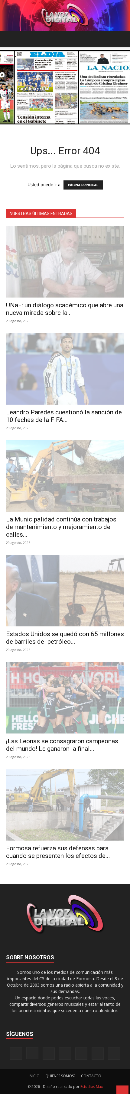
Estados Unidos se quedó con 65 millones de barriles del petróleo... (65, 637)
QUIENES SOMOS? (60, 1075)
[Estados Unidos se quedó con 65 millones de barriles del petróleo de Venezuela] (65, 590)
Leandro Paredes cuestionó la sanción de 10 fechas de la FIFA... (64, 416)
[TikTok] (65, 1053)
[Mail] (49, 1053)
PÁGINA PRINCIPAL (83, 185)
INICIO (34, 1075)
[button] (10, 39)
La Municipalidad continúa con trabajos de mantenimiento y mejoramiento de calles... (61, 527)
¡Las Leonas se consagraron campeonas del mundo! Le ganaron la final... (62, 744)
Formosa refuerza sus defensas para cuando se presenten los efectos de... (58, 852)
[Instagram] (32, 1053)
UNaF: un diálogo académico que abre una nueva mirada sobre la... (64, 308)
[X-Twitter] (81, 1053)
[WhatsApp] (98, 1053)
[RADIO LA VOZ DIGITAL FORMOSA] (65, 15)
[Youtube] (114, 1053)
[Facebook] (16, 1053)
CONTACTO (91, 1075)
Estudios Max (91, 1086)
